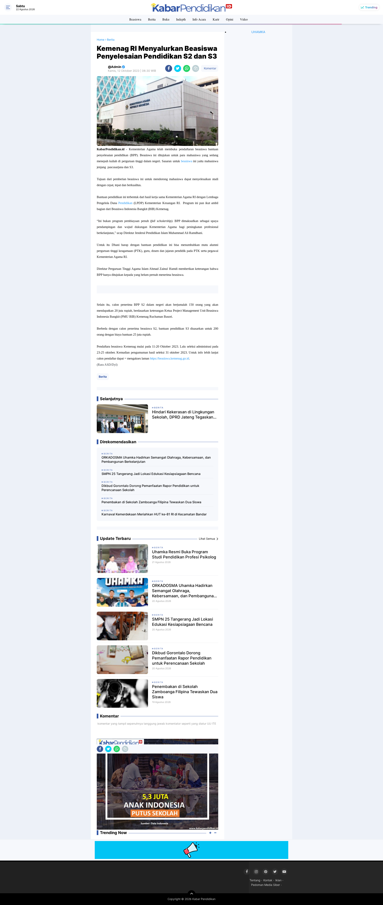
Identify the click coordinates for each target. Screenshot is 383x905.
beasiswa (187, 161)
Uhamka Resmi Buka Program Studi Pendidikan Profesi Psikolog (184, 554)
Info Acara (199, 19)
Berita (152, 19)
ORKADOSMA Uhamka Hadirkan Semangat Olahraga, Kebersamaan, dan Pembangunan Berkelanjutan (156, 459)
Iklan (278, 880)
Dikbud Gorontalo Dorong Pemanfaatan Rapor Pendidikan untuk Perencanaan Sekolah (150, 488)
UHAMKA (258, 32)
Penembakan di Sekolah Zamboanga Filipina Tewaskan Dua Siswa (151, 502)
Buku (165, 19)
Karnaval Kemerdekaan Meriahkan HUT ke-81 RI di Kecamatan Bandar (154, 514)
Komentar (209, 68)
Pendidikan (125, 203)
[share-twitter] (177, 68)
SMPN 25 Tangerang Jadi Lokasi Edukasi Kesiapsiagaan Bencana (151, 474)
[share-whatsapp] (186, 68)
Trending (371, 7)
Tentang (255, 880)
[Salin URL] (195, 68)
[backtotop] (191, 894)
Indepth (181, 19)
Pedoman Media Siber (265, 884)
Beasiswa (135, 19)
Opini (229, 19)
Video (244, 19)
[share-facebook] (168, 68)
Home (100, 39)
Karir (216, 19)
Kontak (267, 880)
